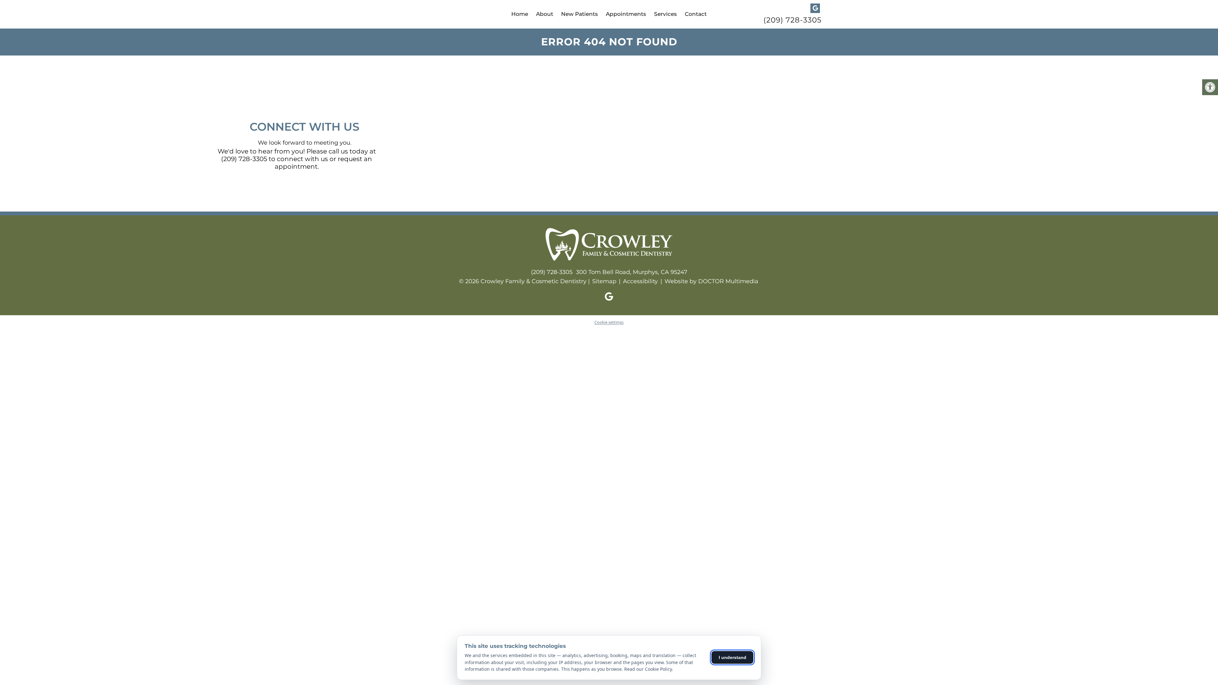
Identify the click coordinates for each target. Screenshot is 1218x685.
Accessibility (640, 281)
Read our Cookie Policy (648, 669)
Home (519, 14)
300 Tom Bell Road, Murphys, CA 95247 (631, 272)
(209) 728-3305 (792, 20)
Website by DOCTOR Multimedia (711, 281)
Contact (696, 14)
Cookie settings (609, 322)
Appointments (626, 14)
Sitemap (604, 281)
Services (665, 14)
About (544, 14)
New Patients (579, 14)
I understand (732, 657)
